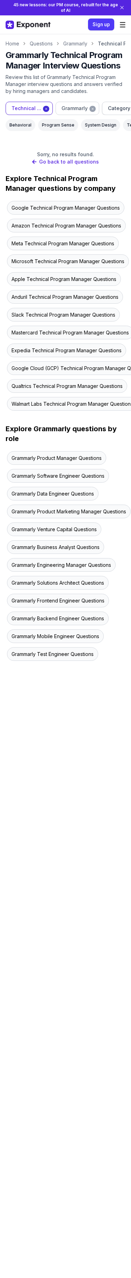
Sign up (101, 24)
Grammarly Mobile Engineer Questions (55, 636)
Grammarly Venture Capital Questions (54, 529)
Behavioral (20, 125)
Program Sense (58, 125)
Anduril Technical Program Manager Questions (65, 297)
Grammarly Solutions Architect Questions (58, 583)
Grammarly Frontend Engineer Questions (58, 601)
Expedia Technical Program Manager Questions (67, 350)
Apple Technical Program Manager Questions (64, 279)
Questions (41, 43)
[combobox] (29, 108)
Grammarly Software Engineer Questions (58, 476)
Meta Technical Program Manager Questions (63, 243)
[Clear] (46, 108)
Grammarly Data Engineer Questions (53, 494)
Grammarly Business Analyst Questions (56, 547)
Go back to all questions (69, 162)
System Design (100, 125)
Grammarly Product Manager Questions (57, 458)
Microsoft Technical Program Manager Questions (68, 261)
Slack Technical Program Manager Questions (63, 315)
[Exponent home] (28, 25)
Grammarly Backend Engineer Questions (58, 618)
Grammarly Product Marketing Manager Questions (69, 511)
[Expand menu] (122, 24)
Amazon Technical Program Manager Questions (66, 226)
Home (12, 43)
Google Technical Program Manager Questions (66, 208)
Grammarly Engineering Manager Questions (61, 565)
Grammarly (75, 43)
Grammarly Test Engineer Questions (53, 654)
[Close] (122, 7)
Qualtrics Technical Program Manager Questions (67, 386)
